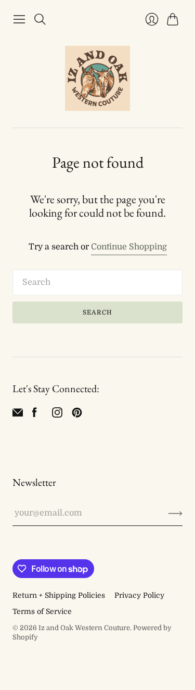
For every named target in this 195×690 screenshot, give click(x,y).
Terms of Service (42, 611)
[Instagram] (57, 415)
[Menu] (19, 19)
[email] (17, 415)
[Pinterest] (77, 415)
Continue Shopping (129, 247)
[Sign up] (175, 513)
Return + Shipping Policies (58, 595)
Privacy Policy (139, 595)
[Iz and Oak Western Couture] (97, 78)
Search (97, 312)
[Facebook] (34, 415)
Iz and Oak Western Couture (84, 628)
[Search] (40, 19)
